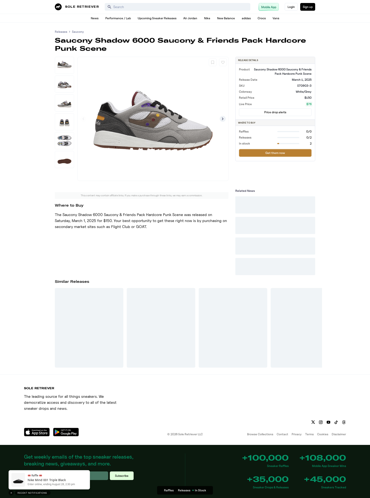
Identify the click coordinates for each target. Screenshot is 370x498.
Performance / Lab (118, 18)
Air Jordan (190, 18)
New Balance (226, 18)
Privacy (297, 434)
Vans (276, 18)
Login (291, 7)
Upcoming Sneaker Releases (157, 18)
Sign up (308, 7)
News (94, 18)
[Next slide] (223, 119)
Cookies (322, 434)
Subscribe (121, 475)
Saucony (78, 31)
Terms (309, 434)
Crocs (262, 18)
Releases (61, 31)
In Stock (200, 490)
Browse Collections (260, 434)
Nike (207, 18)
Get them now (275, 153)
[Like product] (223, 62)
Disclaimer (339, 434)
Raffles (169, 490)
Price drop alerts (275, 112)
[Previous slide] (83, 119)
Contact (282, 434)
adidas (246, 18)
